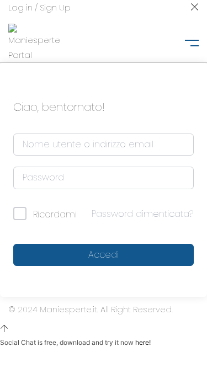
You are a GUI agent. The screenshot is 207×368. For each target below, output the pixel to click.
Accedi (103, 254)
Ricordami (55, 214)
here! (143, 342)
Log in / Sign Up (39, 7)
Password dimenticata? (142, 213)
